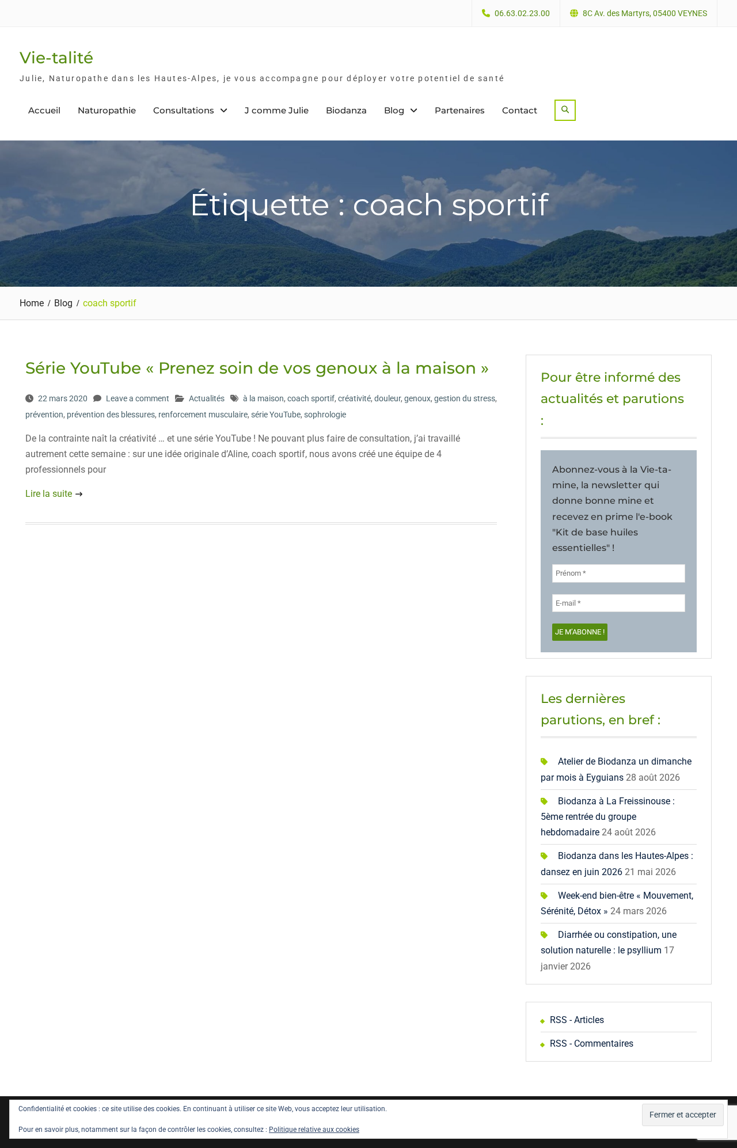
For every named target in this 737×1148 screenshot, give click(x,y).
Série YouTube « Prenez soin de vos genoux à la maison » (257, 368)
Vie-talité (56, 57)
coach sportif (311, 398)
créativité (354, 398)
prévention (44, 414)
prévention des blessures (111, 414)
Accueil (44, 110)
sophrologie (325, 414)
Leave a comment (137, 398)
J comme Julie (277, 110)
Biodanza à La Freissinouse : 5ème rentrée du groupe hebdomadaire (608, 817)
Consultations (183, 110)
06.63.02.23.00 (522, 13)
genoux (417, 398)
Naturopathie (107, 110)
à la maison (263, 398)
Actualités (207, 398)
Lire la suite (48, 493)
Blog (394, 110)
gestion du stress (464, 398)
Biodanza (346, 110)
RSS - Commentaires (591, 1043)
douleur (387, 398)
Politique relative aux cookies (314, 1130)
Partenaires (460, 110)
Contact (519, 110)
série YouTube (276, 414)
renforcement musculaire (203, 414)
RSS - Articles (577, 1019)
